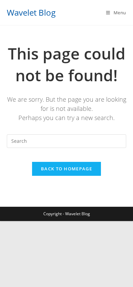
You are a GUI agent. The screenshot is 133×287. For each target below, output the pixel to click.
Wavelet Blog (31, 12)
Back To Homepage (66, 169)
